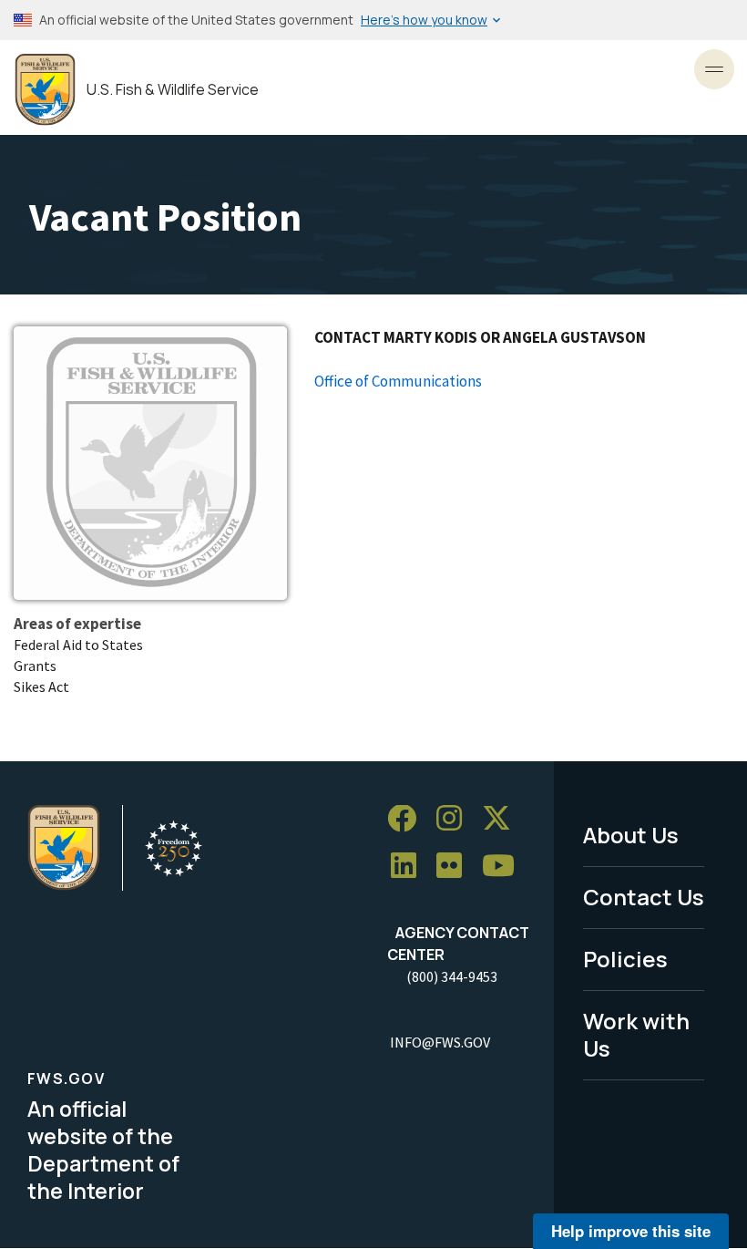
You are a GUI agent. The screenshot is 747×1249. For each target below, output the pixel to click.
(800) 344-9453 (451, 976)
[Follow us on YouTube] (504, 866)
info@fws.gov (440, 1042)
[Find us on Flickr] (455, 866)
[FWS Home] (45, 90)
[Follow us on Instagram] (455, 819)
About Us (631, 835)
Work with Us (636, 1035)
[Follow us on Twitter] (503, 819)
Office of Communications (398, 381)
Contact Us (643, 897)
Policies (625, 959)
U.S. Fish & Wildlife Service (173, 89)
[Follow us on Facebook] (408, 819)
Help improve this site (631, 1231)
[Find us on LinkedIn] (410, 866)
